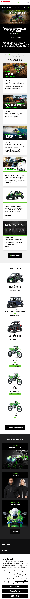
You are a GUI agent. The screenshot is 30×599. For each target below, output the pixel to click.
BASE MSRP (14, 290)
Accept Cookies (15, 586)
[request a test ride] (22, 2)
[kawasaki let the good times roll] (8, 2)
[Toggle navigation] (28, 2)
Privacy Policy (21, 583)
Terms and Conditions (21, 581)
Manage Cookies (15, 591)
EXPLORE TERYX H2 (15, 38)
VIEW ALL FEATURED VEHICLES (15, 427)
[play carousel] (6, 55)
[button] (2, 17)
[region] (15, 576)
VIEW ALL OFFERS (15, 255)
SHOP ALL (15, 532)
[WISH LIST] (19, 2)
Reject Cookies (15, 596)
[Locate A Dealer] (25, 2)
